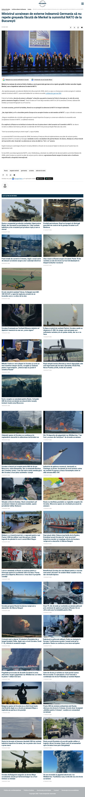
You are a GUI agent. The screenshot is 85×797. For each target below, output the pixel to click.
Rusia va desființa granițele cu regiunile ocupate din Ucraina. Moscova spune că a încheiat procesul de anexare (63, 504)
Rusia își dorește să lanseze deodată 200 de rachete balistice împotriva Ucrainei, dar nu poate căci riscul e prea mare (21, 743)
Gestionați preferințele (44, 790)
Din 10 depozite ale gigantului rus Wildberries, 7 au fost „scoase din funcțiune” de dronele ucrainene (62, 436)
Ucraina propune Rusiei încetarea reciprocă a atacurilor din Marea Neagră (19, 607)
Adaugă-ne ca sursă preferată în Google (17, 79)
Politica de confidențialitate (12, 790)
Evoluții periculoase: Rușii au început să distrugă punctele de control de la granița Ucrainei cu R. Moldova (61, 225)
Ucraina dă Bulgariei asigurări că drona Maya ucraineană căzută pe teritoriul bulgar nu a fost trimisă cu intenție (19, 777)
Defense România (6, 9)
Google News (19, 178)
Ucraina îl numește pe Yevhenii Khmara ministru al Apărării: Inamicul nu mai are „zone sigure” (20, 329)
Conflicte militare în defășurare (19, 9)
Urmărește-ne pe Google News (43, 79)
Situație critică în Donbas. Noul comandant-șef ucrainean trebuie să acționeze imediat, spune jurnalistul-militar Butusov (19, 504)
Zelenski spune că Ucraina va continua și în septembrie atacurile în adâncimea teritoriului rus (20, 436)
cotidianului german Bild (53, 93)
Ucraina (29, 9)
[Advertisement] (63, 285)
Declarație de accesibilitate (70, 790)
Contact (56, 790)
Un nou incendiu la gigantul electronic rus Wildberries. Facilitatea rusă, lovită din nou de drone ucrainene (63, 777)
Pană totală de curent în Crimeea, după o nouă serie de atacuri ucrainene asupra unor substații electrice (21, 260)
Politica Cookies (29, 790)
